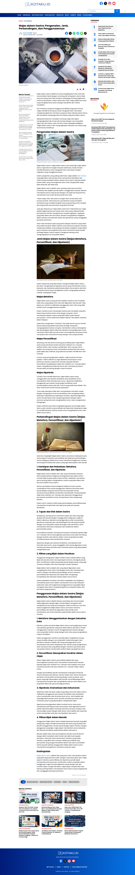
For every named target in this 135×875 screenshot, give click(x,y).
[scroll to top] (129, 872)
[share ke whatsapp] (74, 34)
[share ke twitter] (71, 34)
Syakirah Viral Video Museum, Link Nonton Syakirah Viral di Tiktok (105, 68)
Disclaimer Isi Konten (79, 867)
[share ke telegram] (78, 34)
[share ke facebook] (67, 34)
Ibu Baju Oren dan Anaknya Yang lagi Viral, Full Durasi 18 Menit (106, 61)
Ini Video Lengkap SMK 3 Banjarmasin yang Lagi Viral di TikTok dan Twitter (107, 75)
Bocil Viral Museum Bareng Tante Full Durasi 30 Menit (106, 46)
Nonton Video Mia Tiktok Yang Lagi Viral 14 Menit (106, 40)
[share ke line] (82, 34)
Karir (59, 867)
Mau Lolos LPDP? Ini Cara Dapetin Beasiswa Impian (102, 120)
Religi (67, 15)
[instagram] (110, 4)
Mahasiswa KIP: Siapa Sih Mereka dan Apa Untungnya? (102, 139)
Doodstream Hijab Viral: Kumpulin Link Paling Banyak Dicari (106, 90)
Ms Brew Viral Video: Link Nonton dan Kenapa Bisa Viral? (106, 83)
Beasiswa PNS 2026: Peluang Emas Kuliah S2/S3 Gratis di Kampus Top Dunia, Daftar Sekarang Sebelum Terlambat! (103, 129)
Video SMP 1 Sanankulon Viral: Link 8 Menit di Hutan (107, 34)
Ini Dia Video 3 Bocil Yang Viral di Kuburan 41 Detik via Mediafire (106, 53)
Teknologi (59, 15)
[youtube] (114, 4)
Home (19, 15)
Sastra (65, 782)
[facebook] (102, 4)
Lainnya (73, 15)
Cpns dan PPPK (50, 15)
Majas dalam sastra (44, 756)
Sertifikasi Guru (37, 15)
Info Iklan (50, 867)
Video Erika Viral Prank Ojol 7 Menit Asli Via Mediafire (105, 28)
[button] (77, 89)
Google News (87, 15)
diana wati (26, 33)
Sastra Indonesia (74, 782)
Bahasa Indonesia (32, 782)
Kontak (66, 867)
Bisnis (79, 15)
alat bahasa (82, 176)
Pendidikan (26, 15)
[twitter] (106, 4)
